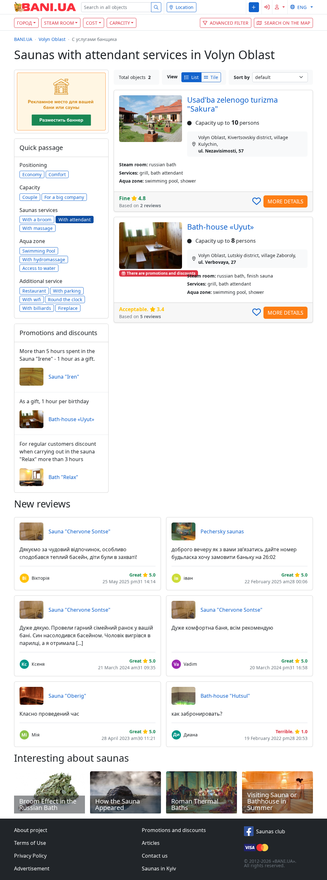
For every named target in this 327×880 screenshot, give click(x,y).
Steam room (59, 23)
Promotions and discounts (174, 830)
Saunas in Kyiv (159, 868)
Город (24, 23)
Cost (91, 23)
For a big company (64, 197)
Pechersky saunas (222, 531)
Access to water (39, 268)
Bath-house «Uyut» (220, 227)
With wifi (31, 299)
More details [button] (285, 201)
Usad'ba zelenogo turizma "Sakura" (232, 104)
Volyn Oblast (52, 39)
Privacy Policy (30, 855)
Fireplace (68, 308)
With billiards (36, 308)
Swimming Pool (38, 251)
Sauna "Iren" (64, 376)
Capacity (120, 23)
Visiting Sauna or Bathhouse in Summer (272, 801)
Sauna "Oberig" (67, 696)
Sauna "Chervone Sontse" (79, 531)
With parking (67, 291)
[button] (254, 7)
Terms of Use (30, 842)
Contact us (155, 855)
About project (30, 830)
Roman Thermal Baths (194, 804)
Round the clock (65, 299)
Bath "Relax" (63, 477)
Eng (302, 7)
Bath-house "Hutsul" (225, 696)
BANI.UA (23, 39)
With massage (37, 228)
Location (185, 7)
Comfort (57, 174)
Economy (32, 174)
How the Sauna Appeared (117, 804)
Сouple (29, 197)
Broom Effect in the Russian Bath (47, 804)
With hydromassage (43, 259)
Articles (151, 842)
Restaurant (34, 291)
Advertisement (31, 868)
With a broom (36, 219)
